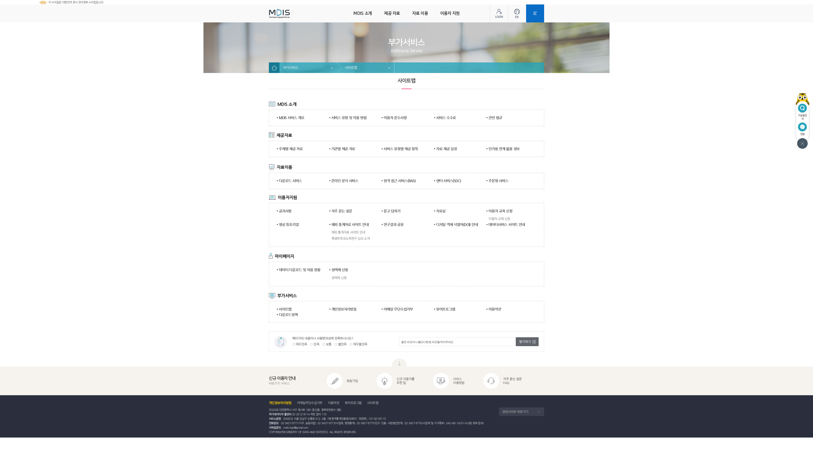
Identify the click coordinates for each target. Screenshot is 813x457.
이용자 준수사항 (395, 118)
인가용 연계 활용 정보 (504, 149)
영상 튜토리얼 (289, 224)
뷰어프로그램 (445, 309)
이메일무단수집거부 (309, 403)
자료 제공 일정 (446, 149)
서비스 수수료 (446, 118)
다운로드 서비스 (290, 181)
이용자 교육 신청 (500, 211)
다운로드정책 (288, 314)
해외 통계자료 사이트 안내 (350, 224)
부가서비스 (291, 68)
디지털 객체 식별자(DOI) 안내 (457, 224)
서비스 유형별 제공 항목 (401, 149)
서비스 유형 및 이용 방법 (348, 118)
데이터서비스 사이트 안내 (506, 224)
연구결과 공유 (393, 224)
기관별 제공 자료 (343, 149)
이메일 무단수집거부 (398, 309)
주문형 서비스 (498, 181)
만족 (316, 344)
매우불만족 (360, 344)
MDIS (290, 13)
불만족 (342, 344)
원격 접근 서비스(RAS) (400, 181)
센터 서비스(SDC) (448, 181)
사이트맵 (351, 68)
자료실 (440, 211)
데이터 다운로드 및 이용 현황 (299, 270)
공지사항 (285, 211)
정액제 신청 (339, 270)
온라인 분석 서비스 (344, 181)
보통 (329, 344)
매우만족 (301, 344)
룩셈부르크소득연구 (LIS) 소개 (351, 238)
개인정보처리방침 (343, 309)
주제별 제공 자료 (291, 149)
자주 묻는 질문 (341, 211)
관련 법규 (495, 118)
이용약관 (494, 309)
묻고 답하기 (392, 211)
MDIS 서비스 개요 (291, 118)
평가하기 (525, 341)
